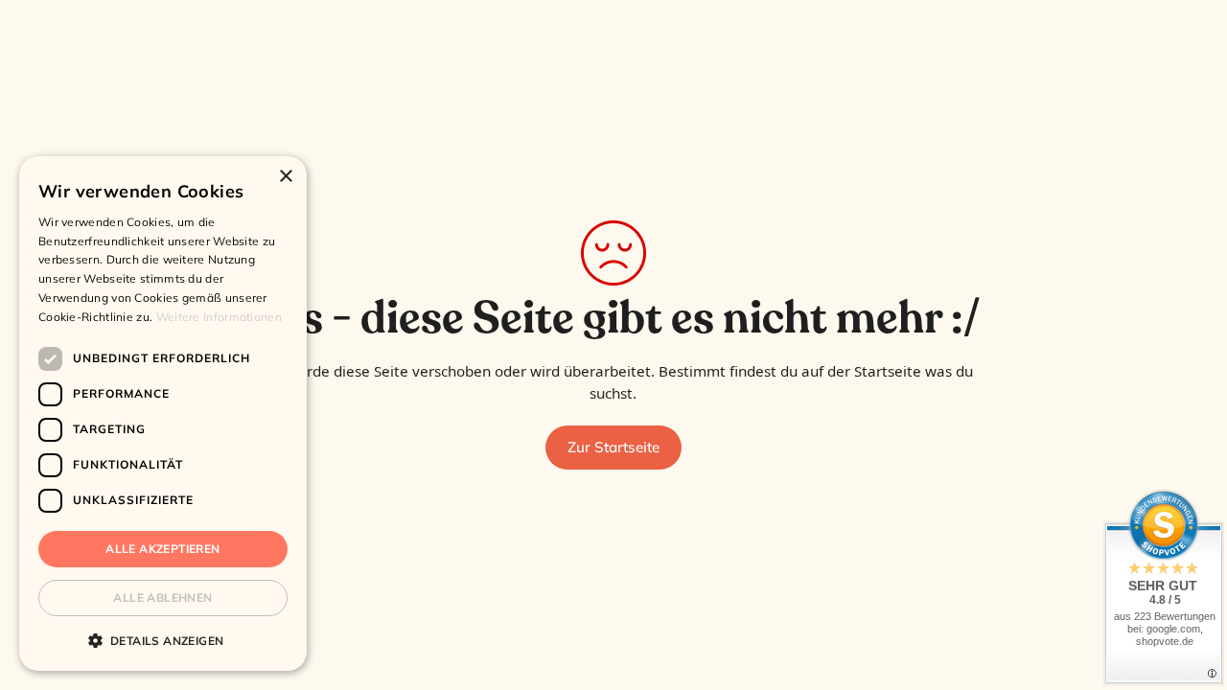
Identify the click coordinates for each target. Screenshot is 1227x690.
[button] (163, 640)
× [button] (285, 177)
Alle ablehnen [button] (162, 597)
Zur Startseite (613, 447)
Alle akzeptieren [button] (162, 548)
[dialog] (163, 413)
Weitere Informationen (219, 317)
